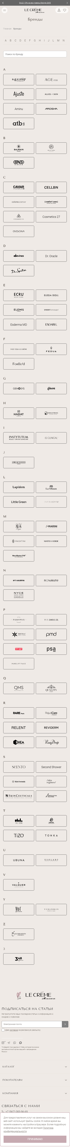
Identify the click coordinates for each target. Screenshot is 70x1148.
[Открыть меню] (4, 10)
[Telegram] (8, 1042)
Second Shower (51, 767)
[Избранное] (65, 10)
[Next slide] (67, 3)
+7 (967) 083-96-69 (17, 1111)
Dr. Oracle (51, 256)
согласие (14, 1030)
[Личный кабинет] (58, 10)
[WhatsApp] (14, 1042)
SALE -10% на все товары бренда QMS (35, 3)
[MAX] (20, 1042)
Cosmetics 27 (51, 216)
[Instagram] (3, 1042)
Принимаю (35, 1139)
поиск (64, 54)
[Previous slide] (3, 3)
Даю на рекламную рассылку (23, 1030)
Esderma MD (18, 324)
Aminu (19, 109)
